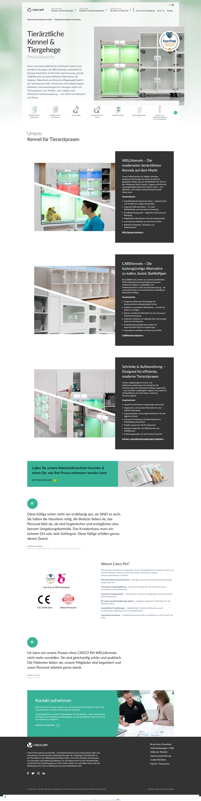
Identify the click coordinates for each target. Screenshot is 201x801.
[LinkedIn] (44, 773)
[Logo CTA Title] (35, 10)
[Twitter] (33, 773)
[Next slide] (175, 112)
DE (170, 5)
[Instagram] (38, 773)
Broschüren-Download (160, 744)
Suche (159, 11)
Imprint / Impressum (159, 764)
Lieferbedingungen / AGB (162, 748)
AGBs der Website (159, 752)
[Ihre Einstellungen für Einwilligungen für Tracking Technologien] (101, 797)
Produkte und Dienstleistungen (62, 10)
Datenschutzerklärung (160, 756)
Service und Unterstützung (145, 11)
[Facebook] (28, 773)
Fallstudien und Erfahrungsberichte (91, 10)
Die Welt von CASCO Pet (119, 10)
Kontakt (170, 11)
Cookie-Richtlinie (158, 760)
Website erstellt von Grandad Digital (161, 789)
